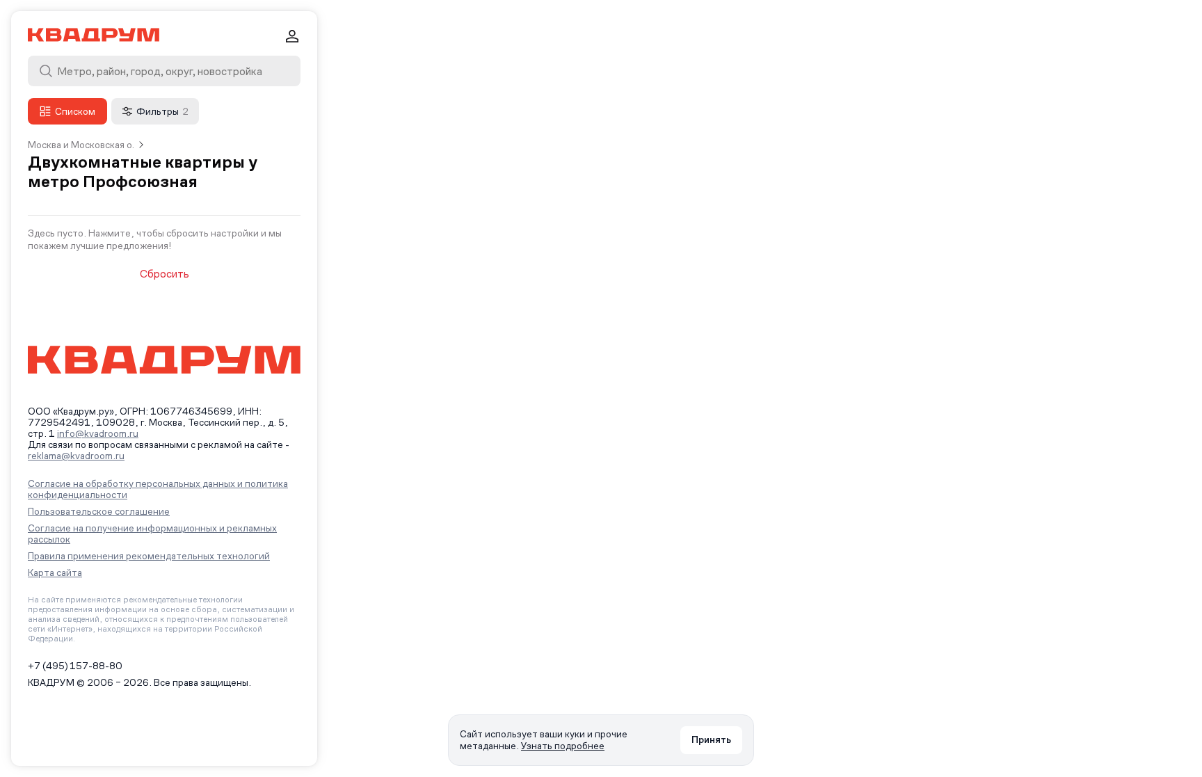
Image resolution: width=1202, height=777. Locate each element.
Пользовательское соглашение (99, 511)
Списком (75, 111)
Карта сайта (55, 572)
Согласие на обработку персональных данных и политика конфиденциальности (158, 489)
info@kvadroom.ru (97, 433)
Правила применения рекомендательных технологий (149, 555)
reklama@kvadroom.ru (76, 455)
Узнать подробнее (562, 745)
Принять (711, 739)
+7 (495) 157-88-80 (75, 665)
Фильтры (162, 111)
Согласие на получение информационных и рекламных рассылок (152, 533)
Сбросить (164, 274)
